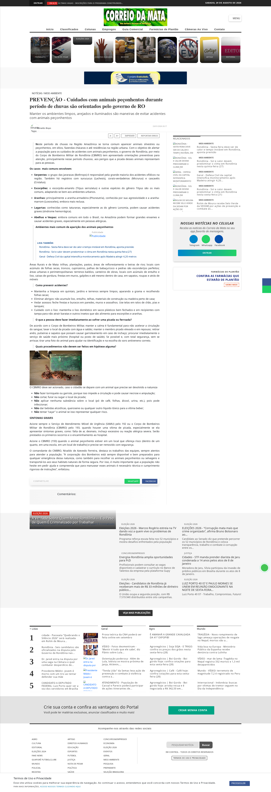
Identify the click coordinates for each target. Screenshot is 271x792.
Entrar (38, 3)
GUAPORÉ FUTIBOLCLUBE (43, 759)
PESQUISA (108, 763)
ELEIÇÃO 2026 (110, 747)
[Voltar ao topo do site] (267, 475)
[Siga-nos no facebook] (33, 18)
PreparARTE (109, 767)
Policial (36, 767)
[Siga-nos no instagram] (43, 18)
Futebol (71, 755)
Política (72, 767)
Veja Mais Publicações (136, 612)
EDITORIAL (36, 747)
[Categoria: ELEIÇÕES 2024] (82, 44)
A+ (117, 135)
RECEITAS (36, 772)
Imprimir (129, 135)
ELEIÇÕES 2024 (38, 751)
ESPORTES (72, 751)
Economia (108, 743)
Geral (106, 755)
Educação (72, 747)
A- (111, 135)
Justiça (71, 759)
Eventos (107, 751)
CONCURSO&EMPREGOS (115, 739)
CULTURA (36, 743)
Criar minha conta (192, 710)
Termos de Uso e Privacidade (189, 758)
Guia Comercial (132, 29)
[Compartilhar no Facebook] (266, 282)
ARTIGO (71, 739)
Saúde (70, 772)
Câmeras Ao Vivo (196, 29)
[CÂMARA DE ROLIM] (135, 77)
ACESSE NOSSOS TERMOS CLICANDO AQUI (60, 786)
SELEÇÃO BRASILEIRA (113, 772)
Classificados (69, 29)
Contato (219, 29)
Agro (34, 739)
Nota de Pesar (75, 763)
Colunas (90, 29)
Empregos (109, 29)
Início (50, 29)
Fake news (37, 755)
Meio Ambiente (111, 759)
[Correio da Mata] (135, 16)
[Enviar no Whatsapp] (266, 289)
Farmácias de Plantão (163, 29)
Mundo (35, 763)
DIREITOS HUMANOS (77, 743)
